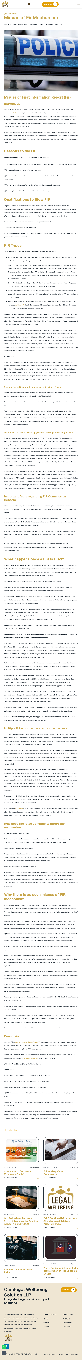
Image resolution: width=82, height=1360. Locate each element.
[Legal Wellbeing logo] (5, 4)
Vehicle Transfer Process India (18, 1271)
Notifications (67, 1319)
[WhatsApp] (4, 1347)
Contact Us (67, 1326)
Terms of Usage (49, 1354)
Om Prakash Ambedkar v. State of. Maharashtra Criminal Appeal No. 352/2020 (21, 1221)
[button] (29, 4)
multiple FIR (19, 305)
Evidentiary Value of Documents (54, 1173)
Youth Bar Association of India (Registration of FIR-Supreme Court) (60, 1271)
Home (45, 1319)
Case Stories (67, 1323)
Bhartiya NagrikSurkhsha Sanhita (28, 1042)
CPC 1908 (19, 809)
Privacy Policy (63, 1354)
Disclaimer (74, 1354)
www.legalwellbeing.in (30, 1058)
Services (46, 1323)
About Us (46, 1326)
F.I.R (14, 113)
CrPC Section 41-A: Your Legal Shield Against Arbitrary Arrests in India (60, 1221)
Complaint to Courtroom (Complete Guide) (18, 1173)
